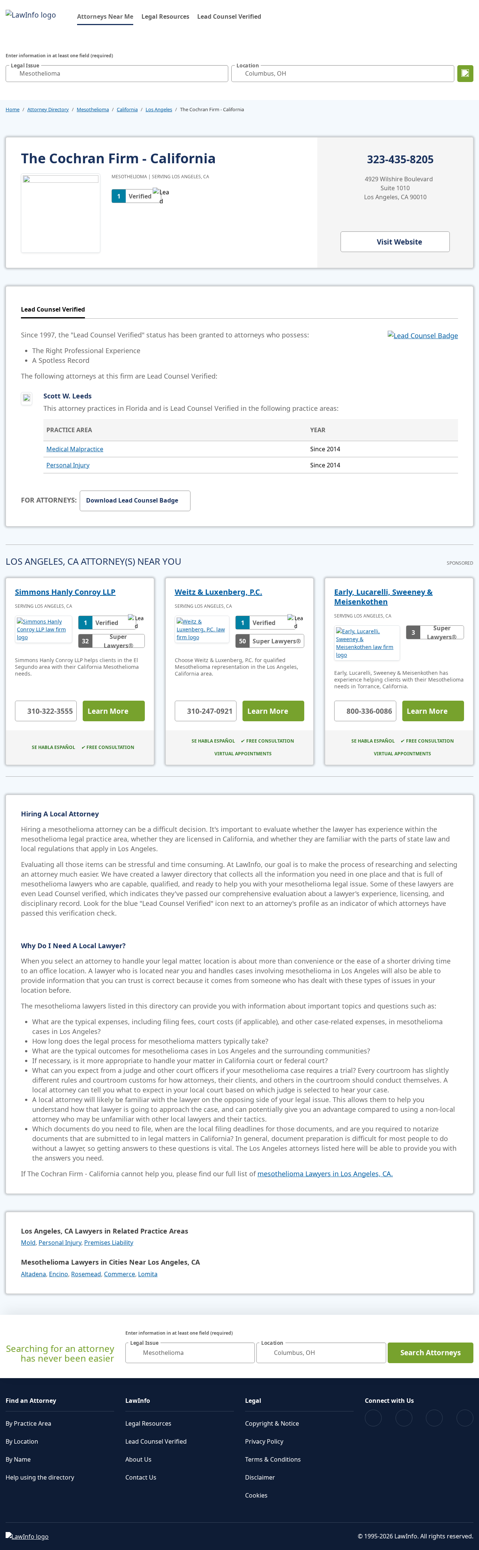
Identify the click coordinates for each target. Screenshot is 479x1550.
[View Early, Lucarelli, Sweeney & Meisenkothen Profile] (367, 643)
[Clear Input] (220, 73)
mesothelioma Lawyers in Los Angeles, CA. (325, 1173)
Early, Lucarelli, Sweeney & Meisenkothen (383, 597)
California (127, 109)
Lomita (148, 1274)
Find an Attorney (31, 1400)
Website (399, 242)
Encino (58, 1274)
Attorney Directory (48, 109)
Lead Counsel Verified (229, 16)
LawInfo (137, 1400)
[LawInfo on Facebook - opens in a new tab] (373, 1418)
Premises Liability (108, 1242)
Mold (28, 1242)
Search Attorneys (430, 1353)
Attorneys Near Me (105, 16)
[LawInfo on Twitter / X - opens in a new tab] (404, 1418)
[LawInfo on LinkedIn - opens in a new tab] (465, 1418)
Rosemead (86, 1274)
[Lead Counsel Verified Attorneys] (423, 355)
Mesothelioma (93, 109)
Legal (253, 1400)
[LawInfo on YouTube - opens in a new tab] (434, 1418)
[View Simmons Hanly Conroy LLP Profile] (43, 632)
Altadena (33, 1274)
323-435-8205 (400, 159)
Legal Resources (165, 16)
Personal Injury (67, 465)
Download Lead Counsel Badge (132, 500)
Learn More (108, 711)
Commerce (119, 1274)
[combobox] (117, 73)
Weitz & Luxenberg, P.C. (218, 592)
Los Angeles (159, 109)
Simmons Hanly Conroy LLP (65, 592)
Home (12, 109)
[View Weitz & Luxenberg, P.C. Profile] (202, 632)
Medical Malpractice (74, 449)
